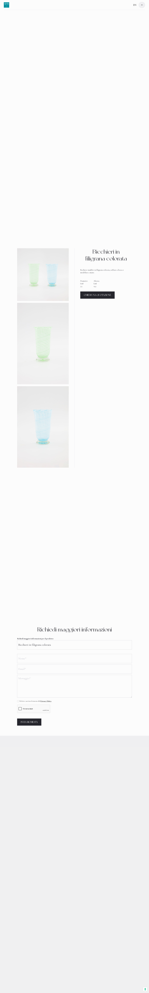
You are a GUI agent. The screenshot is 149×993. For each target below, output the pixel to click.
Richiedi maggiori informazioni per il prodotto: (35, 639)
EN (134, 5)
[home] (6, 5)
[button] (142, 5)
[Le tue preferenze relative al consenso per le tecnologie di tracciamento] (145, 989)
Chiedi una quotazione (97, 295)
